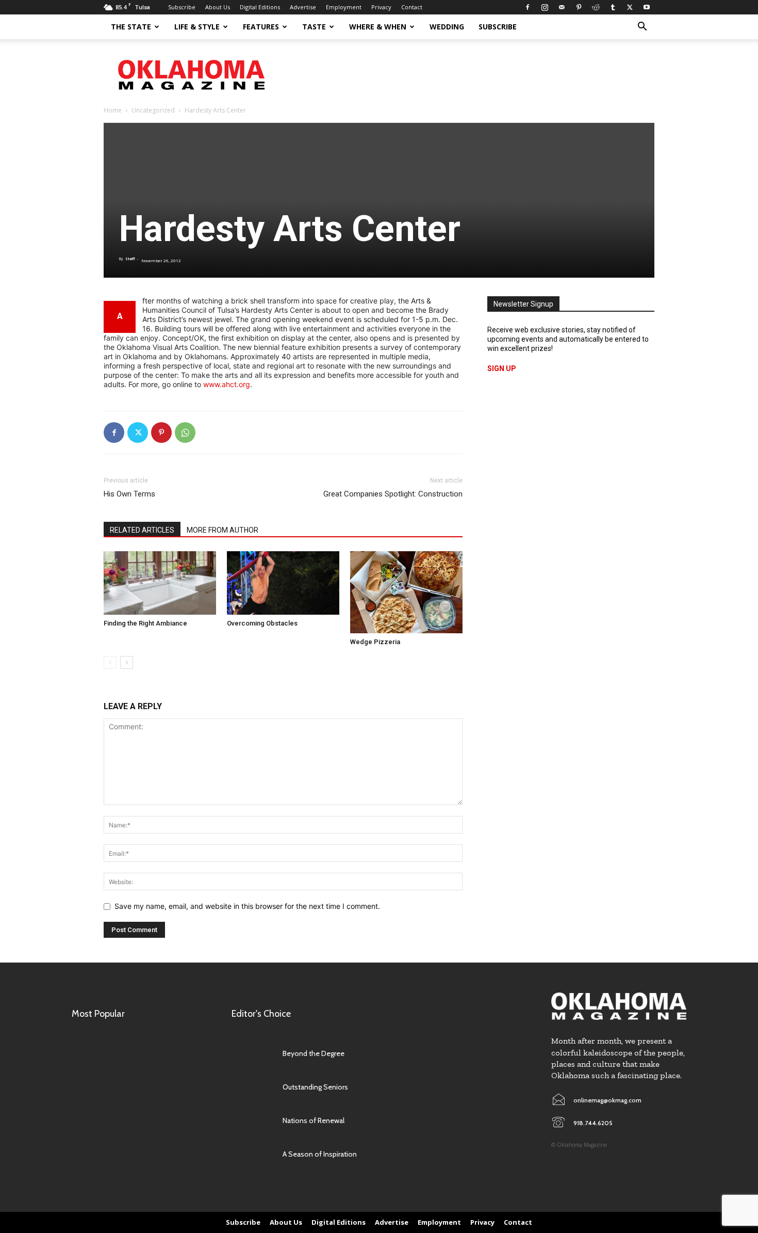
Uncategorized (153, 110)
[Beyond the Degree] (252, 1053)
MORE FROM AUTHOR (222, 530)
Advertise (303, 7)
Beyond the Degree (313, 1053)
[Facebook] (527, 7)
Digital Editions (260, 7)
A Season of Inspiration (320, 1154)
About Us (217, 7)
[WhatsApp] (185, 432)
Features (261, 26)
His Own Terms (129, 494)
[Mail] (561, 7)
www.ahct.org (226, 384)
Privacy (381, 7)
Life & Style (197, 26)
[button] (642, 28)
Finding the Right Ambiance (145, 623)
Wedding (447, 26)
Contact (411, 7)
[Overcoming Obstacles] (283, 583)
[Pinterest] (578, 7)
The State (131, 26)
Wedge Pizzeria (375, 642)
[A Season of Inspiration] (252, 1154)
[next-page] (126, 662)
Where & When (377, 26)
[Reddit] (595, 7)
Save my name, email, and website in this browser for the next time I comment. (247, 906)
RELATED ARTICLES (142, 530)
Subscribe (181, 7)
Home (113, 110)
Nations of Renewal (313, 1120)
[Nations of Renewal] (252, 1120)
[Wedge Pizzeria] (406, 592)
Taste (314, 26)
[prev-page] (110, 662)
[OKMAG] (618, 1006)
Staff (130, 259)
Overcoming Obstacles (262, 623)
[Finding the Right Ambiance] (160, 583)
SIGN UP (501, 368)
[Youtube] (646, 7)
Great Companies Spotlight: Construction (393, 494)
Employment (343, 7)
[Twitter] (629, 7)
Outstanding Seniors (315, 1087)
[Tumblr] (612, 7)
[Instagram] (544, 7)
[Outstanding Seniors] (252, 1086)
